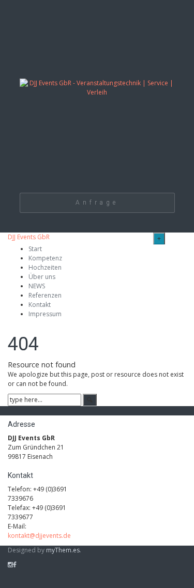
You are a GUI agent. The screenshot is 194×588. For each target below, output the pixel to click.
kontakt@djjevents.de (39, 535)
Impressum (45, 314)
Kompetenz (45, 258)
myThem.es (63, 550)
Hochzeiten (45, 267)
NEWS (36, 286)
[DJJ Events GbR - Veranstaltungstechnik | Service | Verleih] (97, 94)
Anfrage (97, 202)
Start (35, 248)
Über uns (41, 276)
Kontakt (39, 304)
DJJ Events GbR (29, 237)
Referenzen (45, 295)
